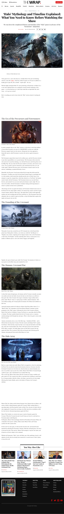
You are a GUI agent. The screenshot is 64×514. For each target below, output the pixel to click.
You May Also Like (32, 447)
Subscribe (59, 2)
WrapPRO (18, 6)
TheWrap (24, 480)
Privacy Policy (46, 484)
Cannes (54, 482)
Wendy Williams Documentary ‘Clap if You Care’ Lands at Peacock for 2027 (39, 463)
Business (60, 6)
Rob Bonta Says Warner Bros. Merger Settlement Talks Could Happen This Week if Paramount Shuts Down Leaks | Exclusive (24, 465)
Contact (24, 487)
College (54, 484)
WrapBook (24, 496)
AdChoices (45, 487)
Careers (24, 489)
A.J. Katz (51, 468)
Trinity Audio (13, 73)
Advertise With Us (56, 491)
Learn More (35, 487)
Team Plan (35, 484)
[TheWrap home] (32, 2)
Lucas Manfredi (21, 471)
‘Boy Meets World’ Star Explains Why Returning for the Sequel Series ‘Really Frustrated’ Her (8, 464)
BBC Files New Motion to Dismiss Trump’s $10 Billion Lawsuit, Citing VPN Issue (55, 463)
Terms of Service (46, 482)
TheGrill (25, 6)
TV (2, 6)
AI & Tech (54, 6)
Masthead (24, 491)
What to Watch (39, 6)
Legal (44, 480)
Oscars (54, 489)
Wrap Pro (35, 480)
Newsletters (14, 2)
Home (26, 10)
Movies (6, 6)
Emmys (54, 487)
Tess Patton (4, 469)
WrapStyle (31, 6)
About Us (24, 482)
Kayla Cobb (36, 468)
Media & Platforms (32, 10)
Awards (12, 6)
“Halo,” (12, 80)
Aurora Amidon (21, 29)
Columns (47, 6)
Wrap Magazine (57, 480)
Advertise (24, 484)
